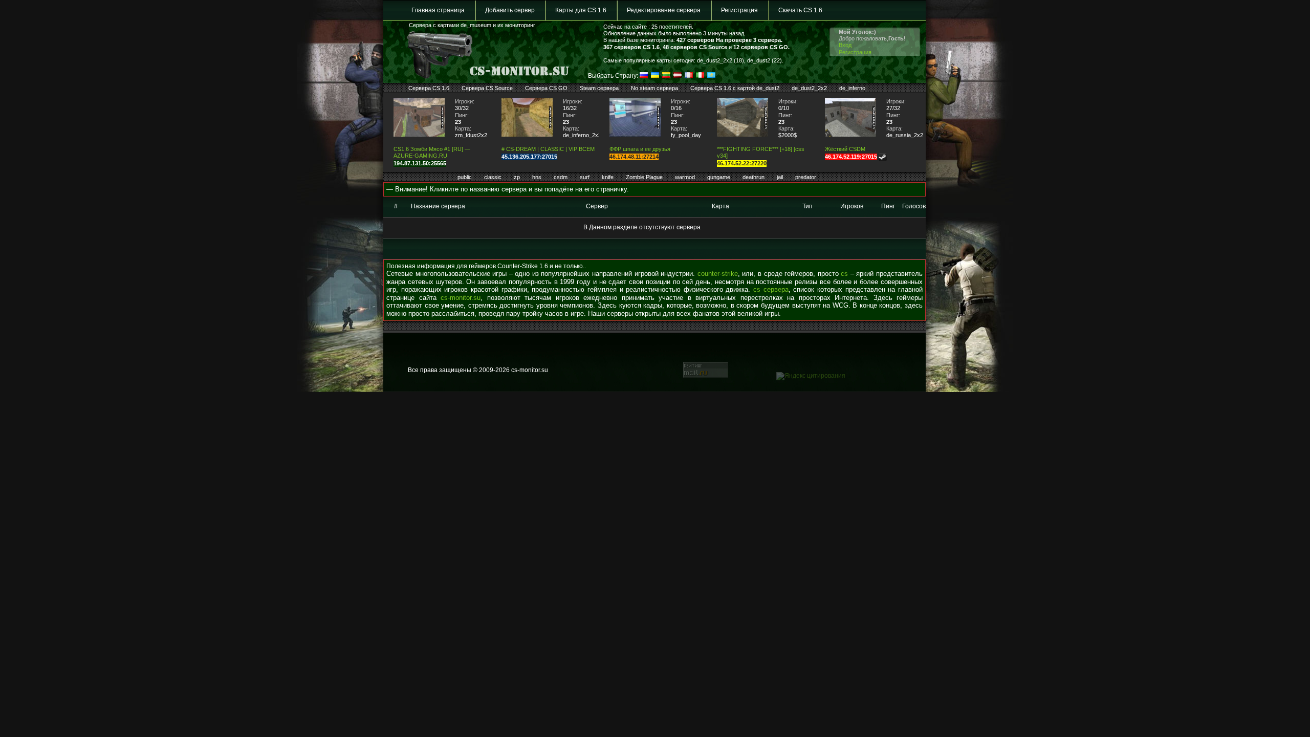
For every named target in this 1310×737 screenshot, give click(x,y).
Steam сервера (599, 88)
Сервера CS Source (487, 88)
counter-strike (717, 273)
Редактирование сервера (664, 10)
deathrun (754, 177)
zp (517, 177)
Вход (845, 45)
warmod (685, 177)
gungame (718, 177)
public (464, 177)
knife (608, 177)
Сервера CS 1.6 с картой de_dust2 (734, 88)
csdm (560, 177)
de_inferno (852, 88)
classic (492, 177)
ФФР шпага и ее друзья (639, 149)
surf (585, 177)
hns (536, 177)
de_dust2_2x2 (809, 88)
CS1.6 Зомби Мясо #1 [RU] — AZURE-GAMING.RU (432, 152)
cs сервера (771, 289)
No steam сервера (654, 88)
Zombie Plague (644, 177)
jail (780, 177)
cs (844, 273)
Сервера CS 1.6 (428, 88)
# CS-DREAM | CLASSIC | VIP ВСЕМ (548, 149)
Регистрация (739, 10)
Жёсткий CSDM (845, 149)
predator (805, 177)
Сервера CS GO (546, 88)
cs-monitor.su (461, 297)
